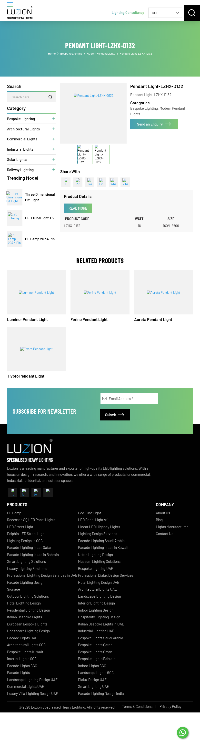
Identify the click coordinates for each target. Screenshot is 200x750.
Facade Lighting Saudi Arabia (101, 540)
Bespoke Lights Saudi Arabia (100, 638)
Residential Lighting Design (28, 610)
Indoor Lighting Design (95, 610)
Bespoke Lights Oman (95, 652)
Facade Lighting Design (25, 582)
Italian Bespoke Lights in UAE (101, 624)
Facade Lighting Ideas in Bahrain (33, 554)
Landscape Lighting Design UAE (32, 679)
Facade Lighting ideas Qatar (29, 547)
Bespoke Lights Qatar (95, 645)
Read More (78, 208)
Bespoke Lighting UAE (95, 568)
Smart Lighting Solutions (26, 561)
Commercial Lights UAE (25, 686)
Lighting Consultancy (128, 12)
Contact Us (164, 533)
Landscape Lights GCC (96, 672)
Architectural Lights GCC (26, 645)
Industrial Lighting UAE (96, 631)
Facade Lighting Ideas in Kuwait (103, 547)
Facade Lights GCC (22, 665)
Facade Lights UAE (22, 638)
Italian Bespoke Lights (24, 617)
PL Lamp (14, 513)
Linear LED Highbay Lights (99, 527)
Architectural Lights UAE (97, 589)
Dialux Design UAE (92, 679)
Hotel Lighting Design (24, 603)
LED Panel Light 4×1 (93, 519)
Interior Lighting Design (96, 603)
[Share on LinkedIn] (101, 182)
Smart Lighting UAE (93, 686)
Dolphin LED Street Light (26, 533)
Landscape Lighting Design (99, 596)
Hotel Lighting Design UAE (98, 582)
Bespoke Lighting (71, 53)
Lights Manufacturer (172, 527)
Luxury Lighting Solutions (27, 568)
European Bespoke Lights (27, 624)
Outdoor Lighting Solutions (28, 596)
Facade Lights (18, 672)
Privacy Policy (170, 706)
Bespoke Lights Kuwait (25, 652)
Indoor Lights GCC (92, 665)
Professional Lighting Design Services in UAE (42, 575)
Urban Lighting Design (95, 554)
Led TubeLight (89, 513)
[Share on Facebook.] (65, 182)
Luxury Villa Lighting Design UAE (32, 693)
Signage (13, 589)
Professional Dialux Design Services (105, 575)
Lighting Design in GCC (25, 540)
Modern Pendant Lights (101, 53)
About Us (163, 513)
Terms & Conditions (137, 706)
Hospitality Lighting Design (99, 617)
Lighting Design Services (97, 533)
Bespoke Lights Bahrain (96, 658)
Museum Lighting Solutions (99, 561)
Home (52, 53)
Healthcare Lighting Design (28, 631)
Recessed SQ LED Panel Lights (31, 519)
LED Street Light (20, 527)
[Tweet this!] (89, 182)
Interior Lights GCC (22, 658)
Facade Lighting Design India (101, 693)
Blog (159, 519)
